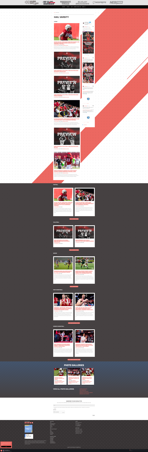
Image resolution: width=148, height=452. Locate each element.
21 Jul (89, 26)
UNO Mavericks (83, 390)
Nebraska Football (65, 45)
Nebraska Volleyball (66, 97)
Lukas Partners (51, 439)
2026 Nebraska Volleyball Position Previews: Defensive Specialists (66, 71)
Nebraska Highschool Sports (86, 392)
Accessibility (51, 434)
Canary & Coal (51, 440)
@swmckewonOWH (85, 91)
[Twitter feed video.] (88, 99)
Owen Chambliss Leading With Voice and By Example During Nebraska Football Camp (65, 171)
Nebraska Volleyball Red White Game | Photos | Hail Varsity (73, 378)
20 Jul (89, 86)
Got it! (6, 446)
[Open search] (85, 6)
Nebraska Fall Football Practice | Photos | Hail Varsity (87, 378)
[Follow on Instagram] (28, 422)
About (50, 422)
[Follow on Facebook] (25, 422)
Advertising (51, 426)
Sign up (94, 415)
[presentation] (59, 412)
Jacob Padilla (57, 97)
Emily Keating (57, 45)
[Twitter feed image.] (88, 38)
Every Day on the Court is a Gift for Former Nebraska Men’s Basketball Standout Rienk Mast (84, 308)
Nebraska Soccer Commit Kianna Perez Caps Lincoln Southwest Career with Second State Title (84, 272)
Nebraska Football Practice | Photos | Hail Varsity (59, 378)
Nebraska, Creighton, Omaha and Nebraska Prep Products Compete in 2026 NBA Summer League (63, 308)
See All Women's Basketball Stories (74, 359)
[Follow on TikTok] (30, 422)
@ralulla (84, 109)
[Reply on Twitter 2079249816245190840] (83, 103)
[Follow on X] (27, 422)
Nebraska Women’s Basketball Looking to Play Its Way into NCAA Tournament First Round (84, 345)
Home (55, 12)
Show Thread (86, 54)
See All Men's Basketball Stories (74, 323)
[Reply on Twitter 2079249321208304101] (83, 122)
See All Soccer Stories (74, 286)
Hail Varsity (85, 26)
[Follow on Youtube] (32, 422)
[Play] (1, 450)
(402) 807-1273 (78, 425)
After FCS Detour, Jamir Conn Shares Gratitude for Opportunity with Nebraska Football (66, 119)
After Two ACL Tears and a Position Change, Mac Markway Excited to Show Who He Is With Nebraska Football (66, 43)
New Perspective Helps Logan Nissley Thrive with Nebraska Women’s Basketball (62, 345)
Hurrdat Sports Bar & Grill (52, 442)
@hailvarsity (85, 124)
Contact (51, 425)
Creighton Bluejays (84, 391)
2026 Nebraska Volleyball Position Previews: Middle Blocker (66, 95)
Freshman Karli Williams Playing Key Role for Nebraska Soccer (63, 272)
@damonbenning (88, 109)
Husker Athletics (83, 388)
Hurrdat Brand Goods (52, 441)
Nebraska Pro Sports (84, 393)
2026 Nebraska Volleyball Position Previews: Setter (66, 147)
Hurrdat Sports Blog (52, 424)
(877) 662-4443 (79, 424)
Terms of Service (52, 433)
